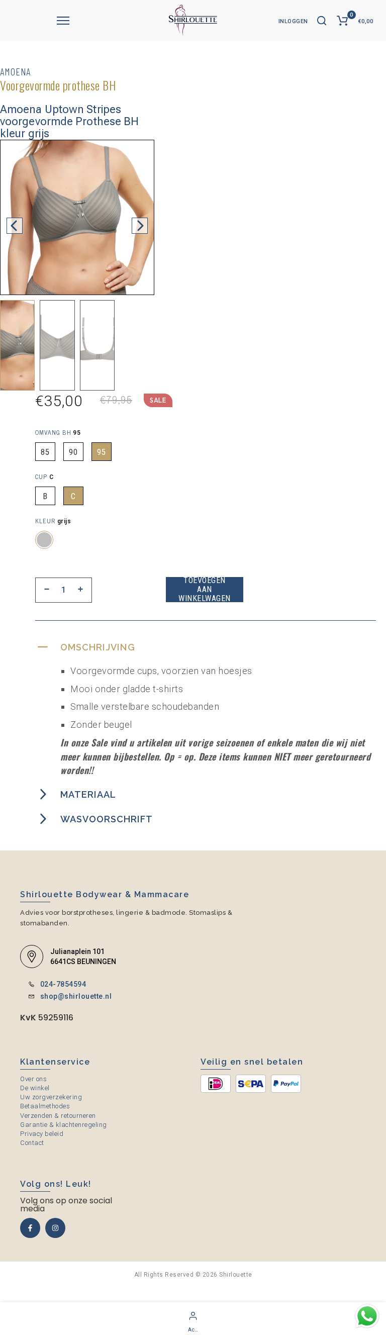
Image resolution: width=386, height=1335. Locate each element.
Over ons (33, 1079)
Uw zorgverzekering (51, 1097)
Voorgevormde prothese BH (58, 85)
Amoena (15, 71)
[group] (17, 345)
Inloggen (293, 21)
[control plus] (80, 590)
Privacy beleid (41, 1133)
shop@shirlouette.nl (76, 996)
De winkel (35, 1088)
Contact (32, 1143)
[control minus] (46, 590)
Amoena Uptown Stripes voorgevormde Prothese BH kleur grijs (69, 122)
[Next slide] (140, 226)
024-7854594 (63, 984)
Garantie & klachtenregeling (63, 1124)
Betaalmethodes (45, 1106)
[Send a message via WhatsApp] (367, 1316)
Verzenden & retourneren (58, 1115)
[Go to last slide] (15, 226)
